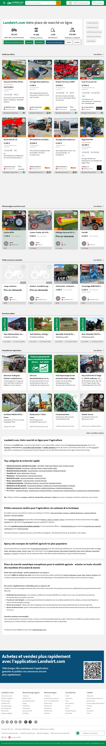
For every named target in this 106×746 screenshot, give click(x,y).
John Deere (40, 466)
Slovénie (94, 575)
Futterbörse (47, 708)
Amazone (7, 553)
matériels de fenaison (76, 513)
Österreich (90, 696)
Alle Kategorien (6, 708)
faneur (40, 468)
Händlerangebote (7, 698)
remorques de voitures (35, 476)
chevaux (50, 519)
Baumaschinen (27, 711)
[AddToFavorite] (23, 63)
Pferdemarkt (48, 706)
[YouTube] (2, 722)
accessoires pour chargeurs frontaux (40, 490)
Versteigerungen (6, 706)
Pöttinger (88, 551)
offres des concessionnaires (14, 42)
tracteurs (66, 513)
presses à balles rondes (49, 468)
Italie (83, 575)
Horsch (15, 553)
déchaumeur (26, 473)
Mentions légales (43, 733)
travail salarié (27, 522)
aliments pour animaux (94, 32)
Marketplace (40, 42)
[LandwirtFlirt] (35, 722)
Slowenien (90, 711)
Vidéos (69, 42)
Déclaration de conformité (59, 733)
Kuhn (78, 551)
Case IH (24, 551)
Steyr (99, 548)
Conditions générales (27, 733)
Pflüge (25, 703)
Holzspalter (26, 708)
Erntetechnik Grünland (51, 698)
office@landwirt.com (39, 630)
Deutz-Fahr (68, 713)
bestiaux (43, 519)
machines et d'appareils (40, 548)
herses (19, 473)
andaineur (33, 468)
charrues (33, 473)
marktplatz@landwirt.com (97, 743)
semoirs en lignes (40, 478)
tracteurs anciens (68, 466)
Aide (5, 737)
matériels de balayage (48, 488)
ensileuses (72, 485)
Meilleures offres (8, 54)
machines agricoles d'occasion (77, 445)
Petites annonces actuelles (12, 260)
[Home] (15, 3)
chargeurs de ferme (34, 488)
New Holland (53, 466)
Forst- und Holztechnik (51, 701)
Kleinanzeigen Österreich (95, 698)
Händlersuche (5, 703)
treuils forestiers (33, 471)
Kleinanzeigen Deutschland (95, 703)
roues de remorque (41, 481)
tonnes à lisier (44, 483)
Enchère (76, 42)
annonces (29, 42)
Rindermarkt (48, 703)
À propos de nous (7, 729)
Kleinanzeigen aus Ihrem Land (13, 206)
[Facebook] (11, 722)
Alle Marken (5, 711)
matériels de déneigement (64, 488)
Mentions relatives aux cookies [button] (43, 729)
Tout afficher (97, 54)
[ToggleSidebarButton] (4, 3)
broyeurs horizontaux (27, 478)
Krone (83, 551)
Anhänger (26, 713)
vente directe (91, 41)
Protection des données (9, 733)
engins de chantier (56, 513)
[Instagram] (7, 722)
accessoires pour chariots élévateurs (88, 490)
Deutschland (91, 701)
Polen (88, 713)
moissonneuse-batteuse (34, 485)
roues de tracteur (28, 481)
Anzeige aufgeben (7, 713)
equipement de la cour (68, 526)
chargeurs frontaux (22, 490)
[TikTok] (15, 722)
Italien (89, 708)
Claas (60, 466)
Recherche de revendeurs (55, 42)
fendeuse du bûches (59, 471)
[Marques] (30, 722)
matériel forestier (92, 27)
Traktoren (26, 696)
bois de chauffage (17, 515)
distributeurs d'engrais (31, 483)
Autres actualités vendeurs (95, 433)
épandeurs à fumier (55, 483)
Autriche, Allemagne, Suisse (72, 575)
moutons (56, 519)
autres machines (23, 529)
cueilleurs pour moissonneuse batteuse (55, 485)
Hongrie (88, 575)
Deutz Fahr (72, 551)
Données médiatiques (23, 729)
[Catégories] (25, 722)
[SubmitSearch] (58, 3)
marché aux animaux (94, 36)
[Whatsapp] (20, 722)
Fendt (47, 466)
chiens (62, 519)
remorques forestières (46, 471)
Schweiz (89, 706)
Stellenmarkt (48, 711)
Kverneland (95, 551)
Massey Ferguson (54, 551)
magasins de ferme (90, 513)
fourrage (7, 515)
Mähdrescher (27, 698)
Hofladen (47, 713)
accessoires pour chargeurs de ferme (64, 490)
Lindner (18, 551)
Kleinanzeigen (5, 701)
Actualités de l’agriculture (11, 350)
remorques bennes (21, 476)
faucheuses (26, 468)
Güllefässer (26, 706)
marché (94, 447)
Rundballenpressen (29, 701)
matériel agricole (92, 23)
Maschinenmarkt (6, 696)
